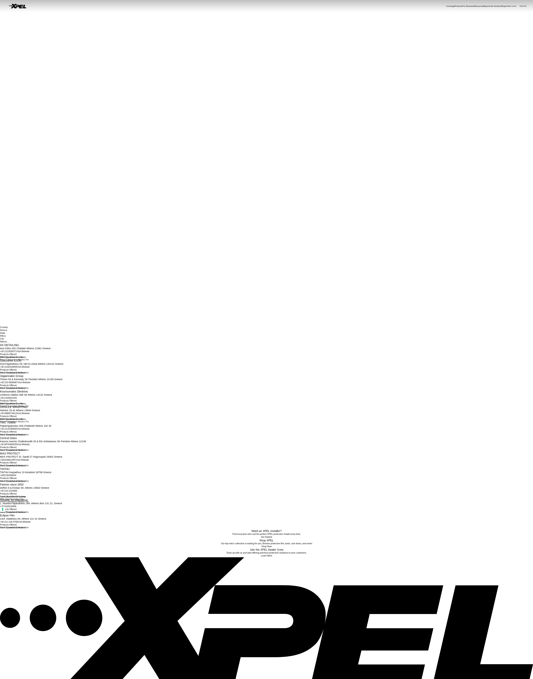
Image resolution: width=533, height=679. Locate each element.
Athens (3, 301)
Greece (3, 295)
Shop (503, 6)
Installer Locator (7, 293)
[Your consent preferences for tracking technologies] (2, 509)
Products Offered (8, 354)
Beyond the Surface (492, 6)
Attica (2, 298)
